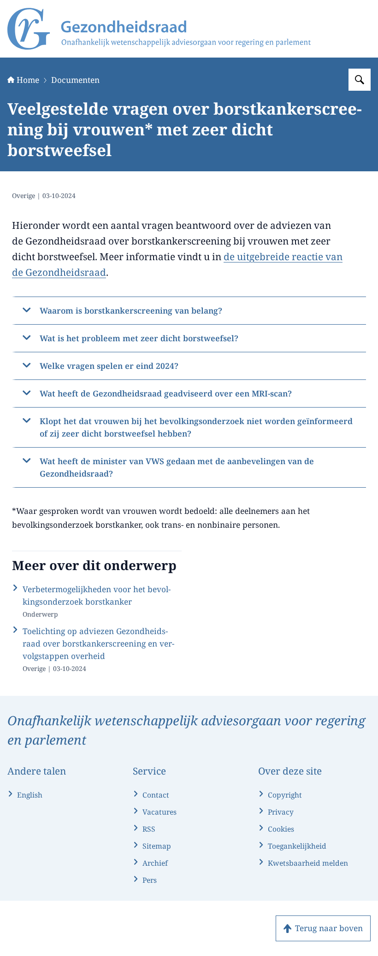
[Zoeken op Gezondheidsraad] (359, 80)
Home (28, 79)
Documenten (75, 79)
